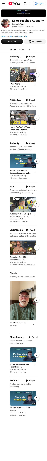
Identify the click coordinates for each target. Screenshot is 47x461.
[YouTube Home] (14, 3)
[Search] (25, 3)
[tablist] (23, 49)
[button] (33, 49)
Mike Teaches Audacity (18, 86)
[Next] (36, 74)
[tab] (13, 49)
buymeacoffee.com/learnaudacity (15, 36)
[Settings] (30, 3)
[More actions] (34, 84)
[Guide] (3, 3)
